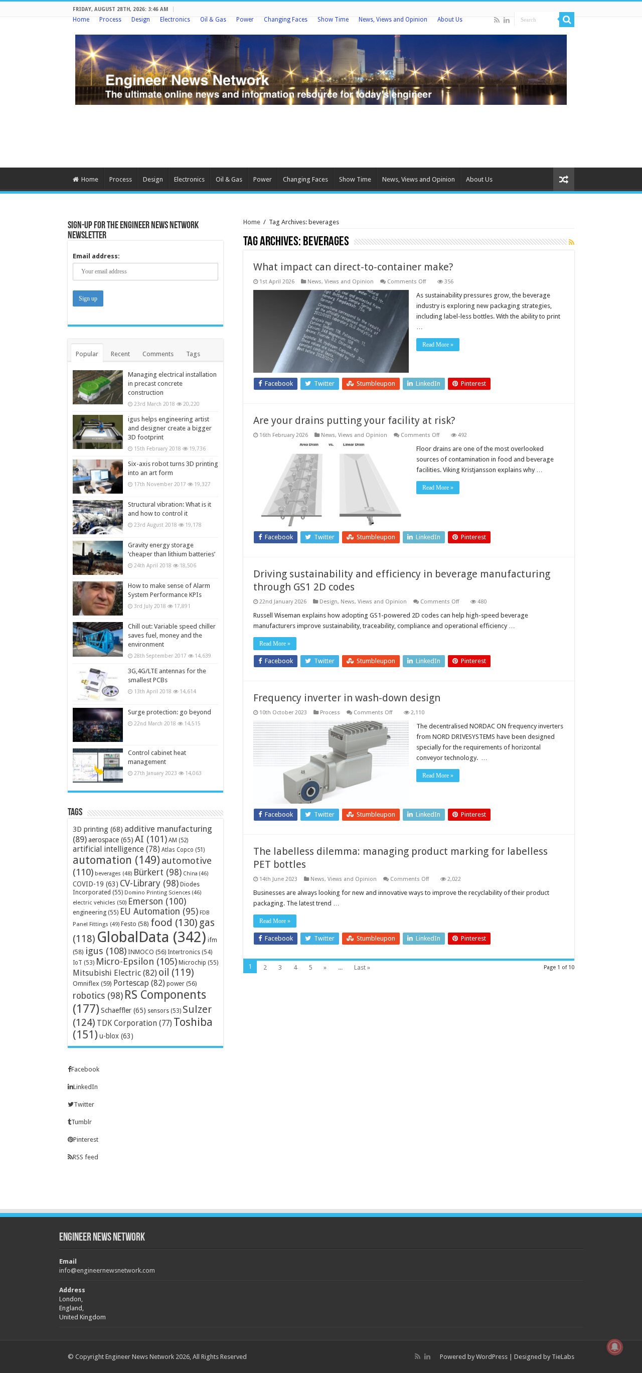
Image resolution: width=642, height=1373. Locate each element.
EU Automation (159, 911)
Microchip (198, 962)
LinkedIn (85, 1087)
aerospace (110, 840)
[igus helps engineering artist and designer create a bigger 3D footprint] (98, 432)
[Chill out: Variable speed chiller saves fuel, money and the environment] (98, 639)
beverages (113, 873)
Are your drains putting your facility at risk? (354, 420)
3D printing (98, 829)
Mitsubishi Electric (115, 973)
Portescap (139, 983)
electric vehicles (99, 902)
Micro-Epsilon (136, 961)
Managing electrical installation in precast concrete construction (172, 383)
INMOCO (147, 952)
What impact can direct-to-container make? (353, 267)
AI (151, 839)
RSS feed (85, 1157)
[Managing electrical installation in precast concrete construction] (98, 387)
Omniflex (92, 983)
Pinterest (85, 1139)
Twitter (84, 1104)
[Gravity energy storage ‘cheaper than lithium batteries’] (98, 558)
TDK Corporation (134, 1023)
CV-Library (149, 883)
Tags (193, 354)
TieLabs (563, 1356)
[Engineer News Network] (321, 68)
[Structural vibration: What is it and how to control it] (98, 517)
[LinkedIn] (507, 20)
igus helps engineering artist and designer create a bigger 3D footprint (170, 428)
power (182, 983)
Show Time (333, 19)
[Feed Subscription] (571, 242)
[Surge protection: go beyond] (98, 725)
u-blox (116, 1036)
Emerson (157, 901)
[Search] (566, 19)
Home (81, 19)
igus (105, 951)
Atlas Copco (183, 849)
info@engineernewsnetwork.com (107, 1270)
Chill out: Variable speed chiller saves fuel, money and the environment (172, 635)
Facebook (85, 1069)
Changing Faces (285, 19)
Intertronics (190, 952)
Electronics (175, 19)
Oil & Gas (213, 19)
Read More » (437, 344)
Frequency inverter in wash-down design (346, 698)
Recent (120, 354)
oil (176, 972)
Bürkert (157, 872)
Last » (362, 967)
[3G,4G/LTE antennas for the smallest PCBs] (98, 684)
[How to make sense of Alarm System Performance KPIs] (98, 598)
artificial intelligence (116, 849)
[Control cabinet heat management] (98, 765)
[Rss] (497, 20)
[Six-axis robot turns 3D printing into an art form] (98, 477)
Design (140, 19)
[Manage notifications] (615, 1347)
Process (110, 19)
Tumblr (81, 1122)
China (196, 873)
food (174, 923)
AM (178, 840)
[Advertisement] (321, 135)
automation (116, 860)
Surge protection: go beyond (169, 712)
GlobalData (151, 937)
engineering (95, 912)
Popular (87, 354)
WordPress (492, 1356)
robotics (98, 995)
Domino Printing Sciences (163, 892)
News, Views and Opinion (393, 19)
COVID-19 (95, 884)
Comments (158, 354)
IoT (83, 962)
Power (245, 19)
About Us (449, 19)
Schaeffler (123, 1010)
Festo (135, 924)
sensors (164, 1010)
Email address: (96, 256)
